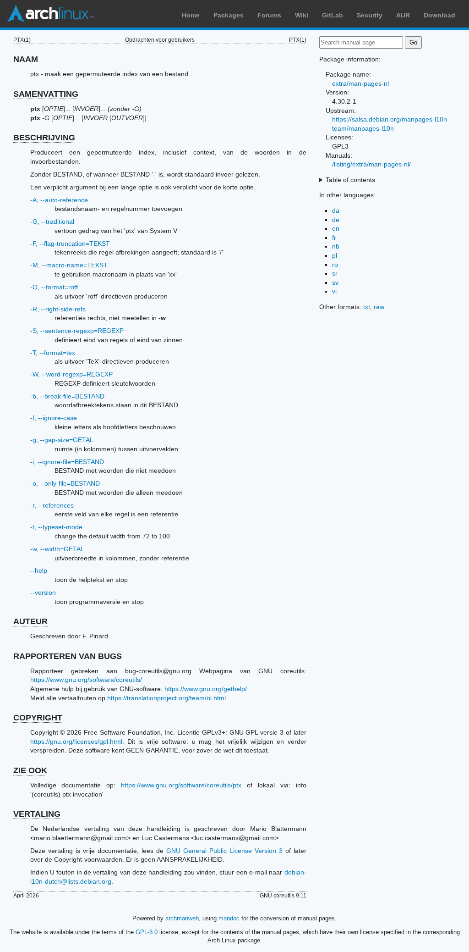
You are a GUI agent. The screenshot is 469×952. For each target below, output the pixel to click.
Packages (228, 15)
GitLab (332, 15)
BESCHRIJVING (44, 137)
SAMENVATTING (45, 94)
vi (334, 291)
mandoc (229, 918)
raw (379, 306)
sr (335, 273)
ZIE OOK (30, 770)
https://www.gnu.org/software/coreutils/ (86, 679)
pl (334, 255)
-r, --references (52, 505)
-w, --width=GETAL (57, 549)
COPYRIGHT (37, 717)
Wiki (301, 15)
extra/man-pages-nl (360, 83)
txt (366, 306)
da (335, 210)
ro (335, 264)
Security (369, 15)
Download (439, 15)
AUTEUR (30, 621)
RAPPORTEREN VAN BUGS (67, 656)
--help (38, 570)
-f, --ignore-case (53, 417)
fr (334, 237)
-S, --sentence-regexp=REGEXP (77, 330)
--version (43, 592)
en (335, 228)
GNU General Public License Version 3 (224, 850)
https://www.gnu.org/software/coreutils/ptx (181, 785)
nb (335, 246)
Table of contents (350, 179)
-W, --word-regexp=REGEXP (71, 374)
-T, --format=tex (52, 352)
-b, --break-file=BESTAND (67, 396)
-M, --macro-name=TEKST (69, 265)
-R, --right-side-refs (58, 309)
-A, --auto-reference (59, 200)
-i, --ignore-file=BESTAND (67, 461)
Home (191, 15)
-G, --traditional (52, 221)
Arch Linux (50, 14)
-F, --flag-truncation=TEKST (70, 243)
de (335, 219)
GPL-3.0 (147, 932)
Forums (269, 15)
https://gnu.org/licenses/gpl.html (76, 741)
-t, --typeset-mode (56, 527)
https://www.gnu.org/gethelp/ (205, 688)
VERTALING (36, 814)
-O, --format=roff (54, 287)
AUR (403, 15)
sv (335, 282)
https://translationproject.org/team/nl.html (166, 698)
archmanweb (182, 918)
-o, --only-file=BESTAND (65, 483)
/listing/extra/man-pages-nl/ (371, 164)
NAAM (25, 59)
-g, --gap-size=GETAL (61, 439)
